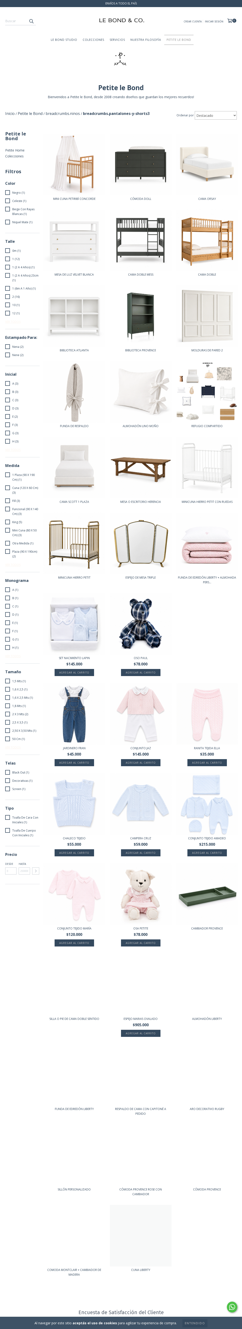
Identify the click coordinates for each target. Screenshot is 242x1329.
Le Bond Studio (64, 40)
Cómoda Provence (207, 1189)
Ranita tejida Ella (207, 748)
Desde (9, 864)
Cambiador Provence (207, 928)
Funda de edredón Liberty (74, 1109)
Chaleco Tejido (74, 838)
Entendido (195, 1323)
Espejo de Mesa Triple (140, 578)
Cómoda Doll (140, 199)
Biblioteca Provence (140, 350)
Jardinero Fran (74, 748)
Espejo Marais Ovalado (141, 1019)
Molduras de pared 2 (207, 350)
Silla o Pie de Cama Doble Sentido (74, 1019)
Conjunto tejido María (74, 928)
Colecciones (93, 40)
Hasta (22, 864)
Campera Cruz (140, 838)
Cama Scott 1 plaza (74, 502)
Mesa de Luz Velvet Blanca (74, 275)
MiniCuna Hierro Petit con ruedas (207, 502)
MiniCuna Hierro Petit (74, 578)
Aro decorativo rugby (207, 1109)
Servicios (117, 40)
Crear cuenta (193, 21)
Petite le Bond (179, 40)
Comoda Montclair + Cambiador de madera (74, 1272)
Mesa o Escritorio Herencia (140, 502)
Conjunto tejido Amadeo (207, 838)
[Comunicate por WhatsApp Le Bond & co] (232, 1307)
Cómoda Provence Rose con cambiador (140, 1191)
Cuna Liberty (140, 1270)
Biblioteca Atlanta (74, 350)
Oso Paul (141, 658)
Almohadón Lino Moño (141, 426)
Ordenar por (185, 115)
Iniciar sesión (214, 21)
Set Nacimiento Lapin (74, 658)
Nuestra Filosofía (145, 40)
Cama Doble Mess (140, 275)
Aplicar (35, 871)
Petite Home (15, 150)
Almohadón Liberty (207, 1019)
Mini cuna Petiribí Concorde (74, 199)
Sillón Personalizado (74, 1189)
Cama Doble (207, 275)
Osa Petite (140, 928)
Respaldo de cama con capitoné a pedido (140, 1111)
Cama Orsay (207, 199)
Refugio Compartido (207, 426)
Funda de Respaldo (74, 426)
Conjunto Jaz (140, 748)
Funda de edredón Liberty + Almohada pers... (207, 580)
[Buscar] (31, 21)
